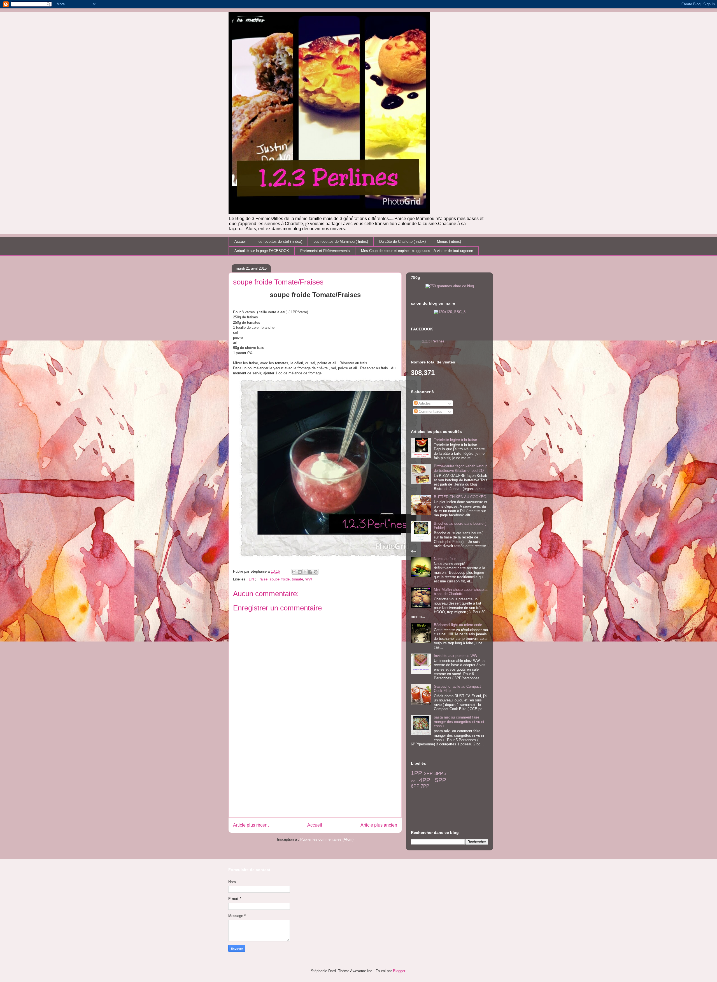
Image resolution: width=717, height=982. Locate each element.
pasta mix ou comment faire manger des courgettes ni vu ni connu (459, 721)
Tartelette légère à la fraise (455, 440)
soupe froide (280, 579)
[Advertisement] (315, 778)
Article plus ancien (378, 825)
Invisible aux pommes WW (455, 656)
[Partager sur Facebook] (310, 572)
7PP (425, 786)
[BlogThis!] (299, 572)
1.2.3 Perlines (433, 341)
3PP (438, 773)
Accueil (240, 241)
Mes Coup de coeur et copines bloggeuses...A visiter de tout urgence (417, 251)
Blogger (399, 971)
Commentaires (430, 411)
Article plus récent (251, 825)
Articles (424, 403)
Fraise (262, 579)
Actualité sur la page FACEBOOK (261, 251)
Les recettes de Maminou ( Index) (340, 241)
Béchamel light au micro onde (458, 625)
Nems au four (445, 559)
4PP (424, 780)
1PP (252, 579)
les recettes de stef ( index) (280, 241)
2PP (428, 773)
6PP (415, 786)
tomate (297, 579)
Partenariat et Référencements (325, 251)
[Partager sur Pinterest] (315, 572)
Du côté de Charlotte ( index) (402, 241)
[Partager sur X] (305, 572)
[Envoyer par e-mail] (294, 572)
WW (308, 579)
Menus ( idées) (449, 241)
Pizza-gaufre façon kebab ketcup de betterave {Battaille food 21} (460, 468)
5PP (440, 780)
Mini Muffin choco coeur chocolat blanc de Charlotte (461, 591)
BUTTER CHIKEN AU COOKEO (460, 497)
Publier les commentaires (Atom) (326, 839)
